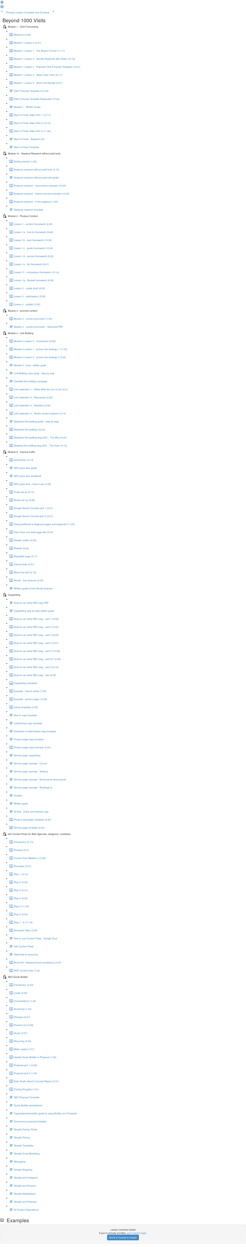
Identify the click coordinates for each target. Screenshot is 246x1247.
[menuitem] (2, 7)
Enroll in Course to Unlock (123, 1237)
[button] (2, 3)
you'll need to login (136, 1233)
